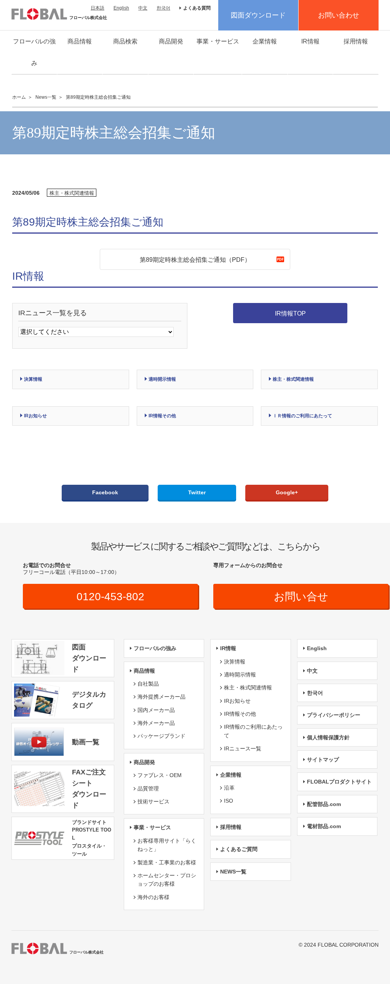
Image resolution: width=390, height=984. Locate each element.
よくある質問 (197, 8)
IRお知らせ (35, 415)
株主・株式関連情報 (293, 379)
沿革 (229, 788)
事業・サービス (218, 41)
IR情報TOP (290, 313)
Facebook (105, 492)
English (121, 8)
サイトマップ (323, 759)
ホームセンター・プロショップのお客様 (166, 879)
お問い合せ (301, 597)
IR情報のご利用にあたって (253, 731)
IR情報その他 (162, 415)
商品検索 (125, 41)
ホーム (19, 97)
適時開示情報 (162, 379)
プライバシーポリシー (333, 715)
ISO (228, 801)
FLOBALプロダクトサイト (339, 782)
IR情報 (310, 41)
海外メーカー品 (156, 723)
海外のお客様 (153, 897)
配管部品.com (324, 804)
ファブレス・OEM (159, 775)
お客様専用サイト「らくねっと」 (166, 845)
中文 (142, 8)
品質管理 (148, 788)
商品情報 (79, 41)
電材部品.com (324, 826)
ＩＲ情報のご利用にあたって (302, 415)
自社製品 (148, 684)
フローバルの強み (34, 52)
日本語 (97, 8)
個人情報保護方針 (328, 737)
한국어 (163, 8)
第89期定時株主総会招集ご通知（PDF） (195, 259)
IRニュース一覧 (242, 748)
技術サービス (153, 801)
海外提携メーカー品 (161, 697)
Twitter (197, 492)
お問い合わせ (338, 15)
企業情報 (265, 41)
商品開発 (171, 41)
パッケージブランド (161, 736)
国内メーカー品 (156, 710)
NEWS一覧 (233, 872)
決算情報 (33, 379)
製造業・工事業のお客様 (166, 862)
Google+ (287, 492)
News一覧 (45, 97)
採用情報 (356, 41)
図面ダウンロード (258, 15)
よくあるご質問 (238, 849)
